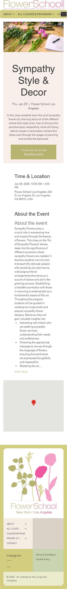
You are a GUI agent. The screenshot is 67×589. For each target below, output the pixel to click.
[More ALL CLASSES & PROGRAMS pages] (53, 14)
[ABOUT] (26, 524)
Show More (20, 371)
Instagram (14, 555)
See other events (33, 154)
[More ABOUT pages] (14, 14)
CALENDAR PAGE (16, 533)
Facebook (9, 560)
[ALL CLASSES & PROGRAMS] (26, 528)
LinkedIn (9, 567)
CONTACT (12, 543)
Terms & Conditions (46, 554)
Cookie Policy (43, 559)
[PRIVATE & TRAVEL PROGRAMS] (26, 538)
